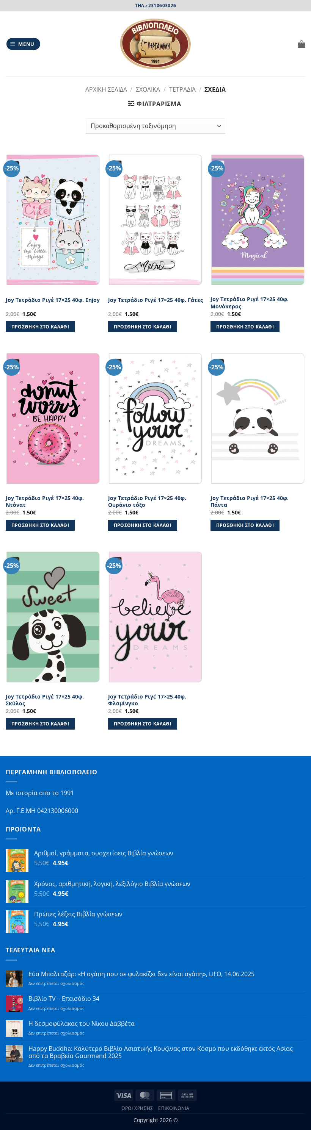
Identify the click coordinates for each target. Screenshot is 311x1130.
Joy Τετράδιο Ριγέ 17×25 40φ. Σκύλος (45, 700)
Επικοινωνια (174, 1108)
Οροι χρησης (137, 1108)
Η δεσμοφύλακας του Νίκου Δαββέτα (81, 1023)
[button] (23, 44)
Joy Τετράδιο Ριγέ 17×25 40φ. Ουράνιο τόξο (147, 502)
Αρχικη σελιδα (106, 89)
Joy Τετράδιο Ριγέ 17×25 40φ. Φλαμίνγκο (147, 700)
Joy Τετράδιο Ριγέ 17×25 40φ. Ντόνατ (45, 502)
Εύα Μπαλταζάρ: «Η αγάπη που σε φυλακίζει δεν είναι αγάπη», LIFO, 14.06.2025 (141, 974)
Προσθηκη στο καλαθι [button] (40, 327)
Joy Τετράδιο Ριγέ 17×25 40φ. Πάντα (249, 502)
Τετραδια (182, 89)
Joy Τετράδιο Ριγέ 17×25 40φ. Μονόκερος (249, 303)
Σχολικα (148, 89)
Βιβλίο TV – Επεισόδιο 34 (63, 998)
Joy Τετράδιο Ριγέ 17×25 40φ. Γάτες (155, 300)
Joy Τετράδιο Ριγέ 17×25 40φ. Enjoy (53, 300)
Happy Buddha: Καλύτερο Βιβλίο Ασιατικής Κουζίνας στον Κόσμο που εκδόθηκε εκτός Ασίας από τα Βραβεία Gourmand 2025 (160, 1052)
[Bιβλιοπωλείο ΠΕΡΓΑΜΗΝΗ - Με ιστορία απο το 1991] (155, 44)
